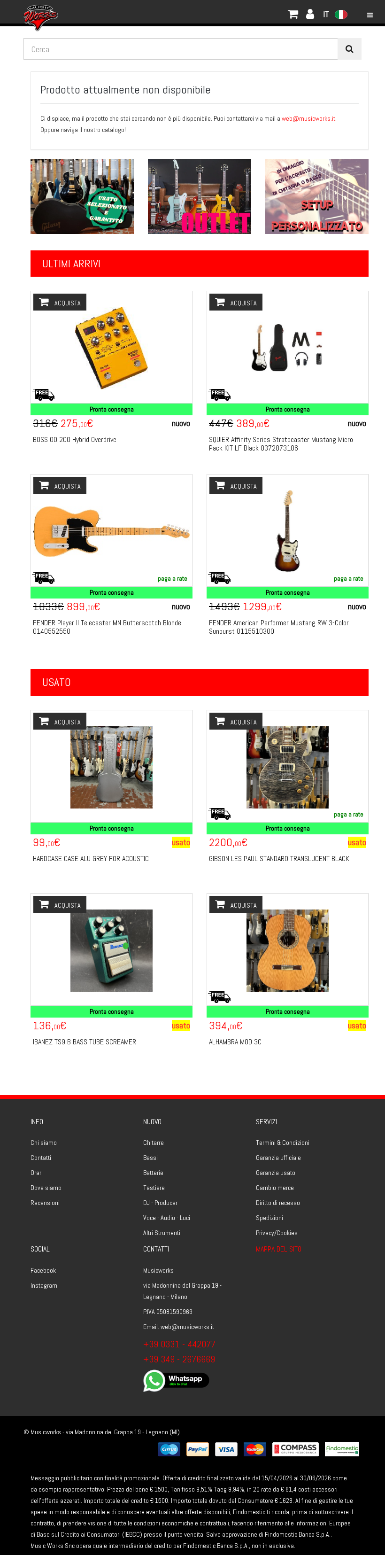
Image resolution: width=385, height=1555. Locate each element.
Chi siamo (44, 1142)
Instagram (44, 1285)
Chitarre (153, 1142)
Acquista (67, 303)
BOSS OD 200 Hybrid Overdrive (74, 439)
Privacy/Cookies (277, 1232)
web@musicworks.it (308, 118)
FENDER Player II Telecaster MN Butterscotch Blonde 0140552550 (107, 627)
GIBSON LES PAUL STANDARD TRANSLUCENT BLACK (279, 858)
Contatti (41, 1157)
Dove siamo (46, 1187)
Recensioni (45, 1202)
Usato (56, 682)
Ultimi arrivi (71, 263)
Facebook (43, 1270)
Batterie (153, 1172)
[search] (350, 49)
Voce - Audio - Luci (166, 1217)
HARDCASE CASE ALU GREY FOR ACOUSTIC (91, 858)
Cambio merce (275, 1187)
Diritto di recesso (278, 1202)
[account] (68, 11)
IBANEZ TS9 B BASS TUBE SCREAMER (84, 1042)
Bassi (150, 1157)
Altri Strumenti (161, 1232)
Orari (37, 1172)
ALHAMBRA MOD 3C (235, 1042)
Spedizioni (269, 1217)
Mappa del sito (278, 1249)
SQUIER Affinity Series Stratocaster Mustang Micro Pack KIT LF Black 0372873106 (281, 444)
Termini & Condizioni (282, 1142)
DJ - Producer (160, 1202)
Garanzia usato (275, 1172)
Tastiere (154, 1187)
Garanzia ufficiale (278, 1157)
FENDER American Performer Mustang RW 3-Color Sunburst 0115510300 (279, 627)
